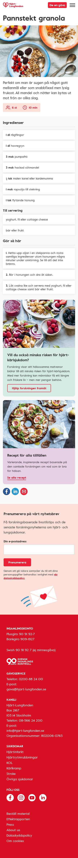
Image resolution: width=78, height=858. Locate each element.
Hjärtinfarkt (15, 751)
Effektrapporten (18, 819)
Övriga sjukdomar (20, 779)
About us (13, 829)
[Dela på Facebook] (6, 491)
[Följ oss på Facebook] (10, 797)
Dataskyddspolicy (19, 835)
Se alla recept (16, 477)
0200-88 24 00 (31, 679)
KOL (10, 762)
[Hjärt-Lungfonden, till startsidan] (13, 5)
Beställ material (18, 813)
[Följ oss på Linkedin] (42, 797)
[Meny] (72, 5)
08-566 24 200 (30, 720)
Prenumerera (17, 562)
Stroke (11, 773)
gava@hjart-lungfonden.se (26, 689)
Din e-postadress (15, 541)
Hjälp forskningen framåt (29, 388)
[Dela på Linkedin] (15, 491)
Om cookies (15, 840)
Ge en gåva (57, 5)
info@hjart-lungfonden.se (25, 730)
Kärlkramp (14, 768)
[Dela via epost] (24, 491)
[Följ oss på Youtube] (32, 797)
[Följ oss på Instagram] (21, 797)
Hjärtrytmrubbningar (22, 757)
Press (10, 824)
